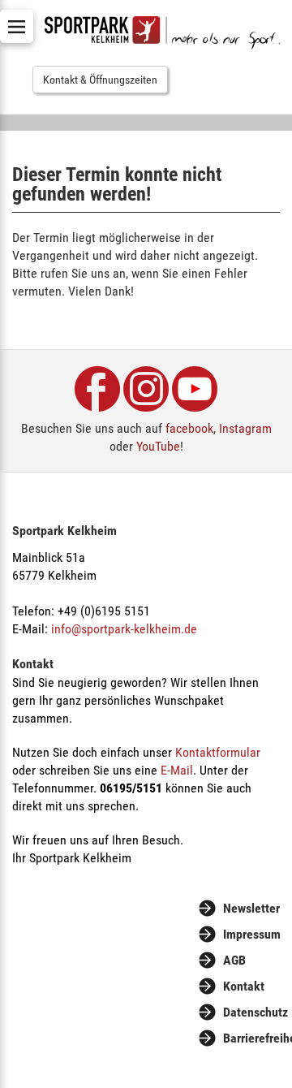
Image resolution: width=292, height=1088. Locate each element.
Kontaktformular (217, 752)
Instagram (245, 428)
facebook (189, 428)
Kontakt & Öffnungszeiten (100, 79)
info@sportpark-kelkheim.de (124, 629)
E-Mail (177, 770)
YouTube (158, 446)
